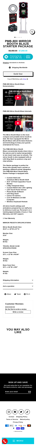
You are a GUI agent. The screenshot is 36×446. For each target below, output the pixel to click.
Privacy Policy (18, 422)
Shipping (6, 62)
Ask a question (8, 286)
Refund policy (25, 419)
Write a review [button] (18, 312)
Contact (11, 416)
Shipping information (11, 280)
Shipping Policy (21, 416)
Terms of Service (12, 419)
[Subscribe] (29, 392)
